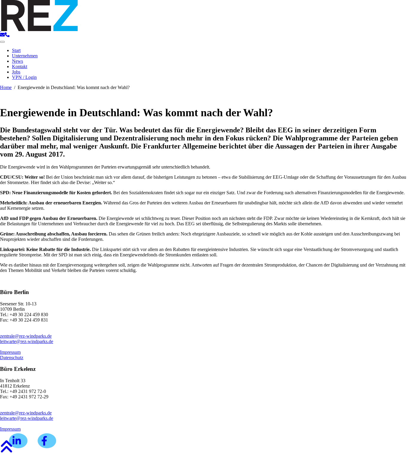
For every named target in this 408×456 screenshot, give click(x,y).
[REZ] (39, 29)
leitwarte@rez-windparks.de (26, 341)
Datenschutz (11, 357)
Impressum (10, 352)
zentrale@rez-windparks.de (26, 336)
